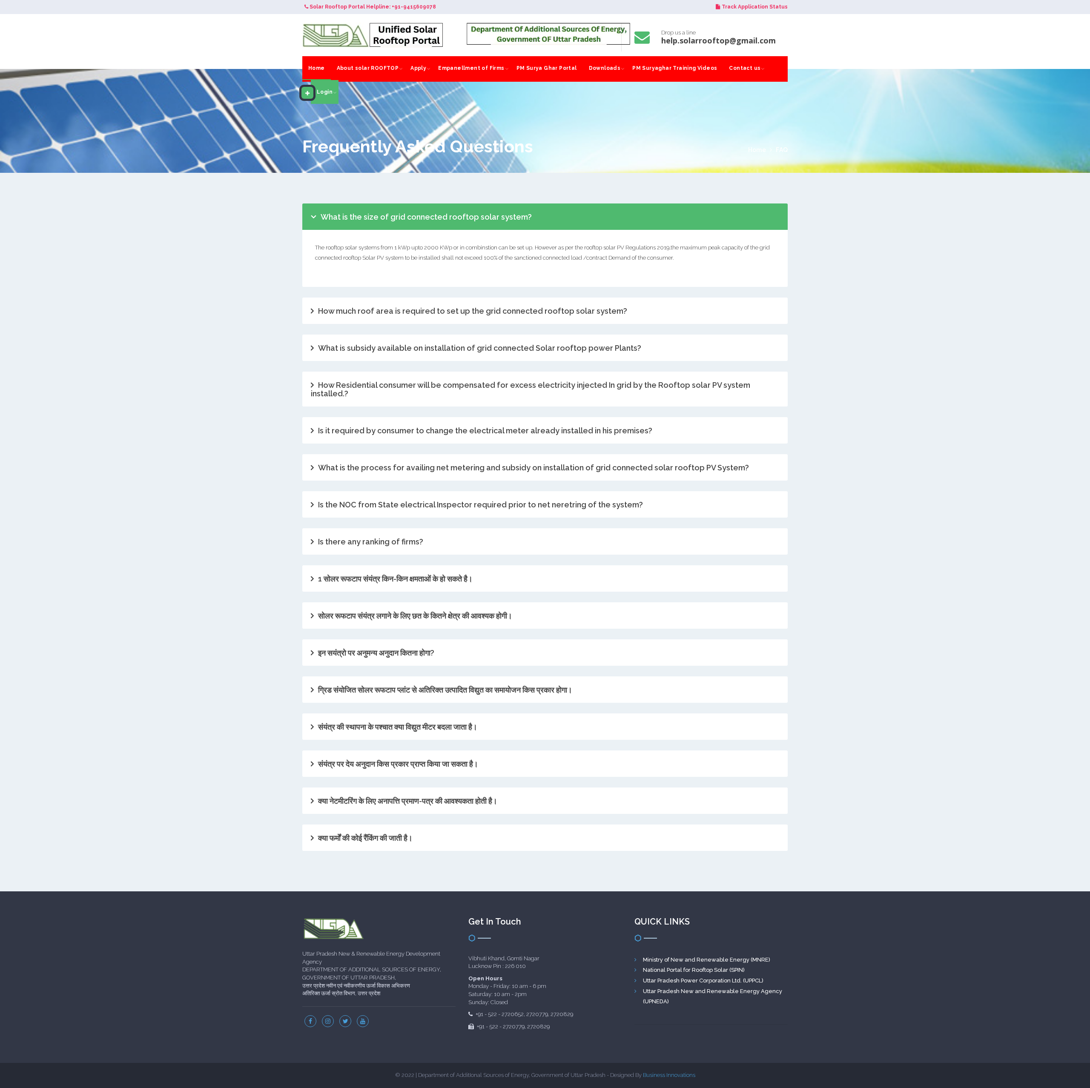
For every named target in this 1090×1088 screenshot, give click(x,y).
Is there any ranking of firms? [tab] (370, 541)
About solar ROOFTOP (368, 68)
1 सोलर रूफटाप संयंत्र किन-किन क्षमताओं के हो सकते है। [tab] (395, 578)
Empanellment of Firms (471, 68)
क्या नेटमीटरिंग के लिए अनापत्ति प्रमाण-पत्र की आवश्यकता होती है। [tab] (407, 800)
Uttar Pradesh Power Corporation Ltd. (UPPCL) (703, 980)
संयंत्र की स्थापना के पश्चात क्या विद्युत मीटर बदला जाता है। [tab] (397, 726)
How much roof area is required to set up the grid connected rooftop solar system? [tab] (472, 310)
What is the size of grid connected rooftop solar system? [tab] (426, 216)
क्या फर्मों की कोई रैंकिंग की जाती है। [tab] (365, 837)
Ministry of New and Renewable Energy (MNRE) (706, 959)
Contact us (744, 68)
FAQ (782, 149)
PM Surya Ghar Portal (546, 68)
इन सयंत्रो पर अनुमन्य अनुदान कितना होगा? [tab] (376, 652)
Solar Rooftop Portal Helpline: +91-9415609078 (372, 7)
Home (316, 68)
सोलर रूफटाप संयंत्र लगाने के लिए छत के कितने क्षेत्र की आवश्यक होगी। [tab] (415, 615)
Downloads (605, 68)
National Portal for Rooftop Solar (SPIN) (694, 970)
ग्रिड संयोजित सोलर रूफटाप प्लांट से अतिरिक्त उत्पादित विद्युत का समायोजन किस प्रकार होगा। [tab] (445, 689)
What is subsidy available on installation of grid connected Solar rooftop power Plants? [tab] (479, 348)
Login (325, 92)
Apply (418, 68)
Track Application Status (755, 7)
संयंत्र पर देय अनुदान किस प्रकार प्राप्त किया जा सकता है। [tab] (398, 763)
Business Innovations (669, 1075)
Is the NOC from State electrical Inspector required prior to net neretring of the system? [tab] (480, 504)
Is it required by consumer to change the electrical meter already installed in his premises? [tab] (485, 430)
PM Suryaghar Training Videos (674, 68)
